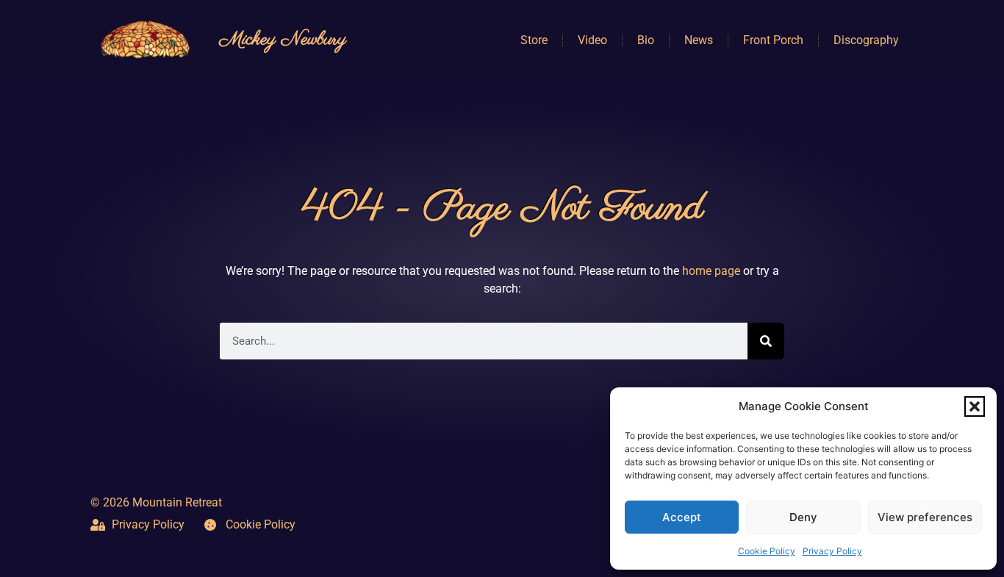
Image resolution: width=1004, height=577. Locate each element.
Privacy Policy (832, 550)
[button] (974, 406)
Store (534, 40)
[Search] (765, 341)
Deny (803, 517)
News (698, 40)
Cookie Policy (766, 550)
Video (592, 40)
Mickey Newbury (283, 39)
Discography (866, 40)
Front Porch (773, 40)
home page (711, 271)
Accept (681, 517)
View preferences (925, 517)
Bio (645, 40)
